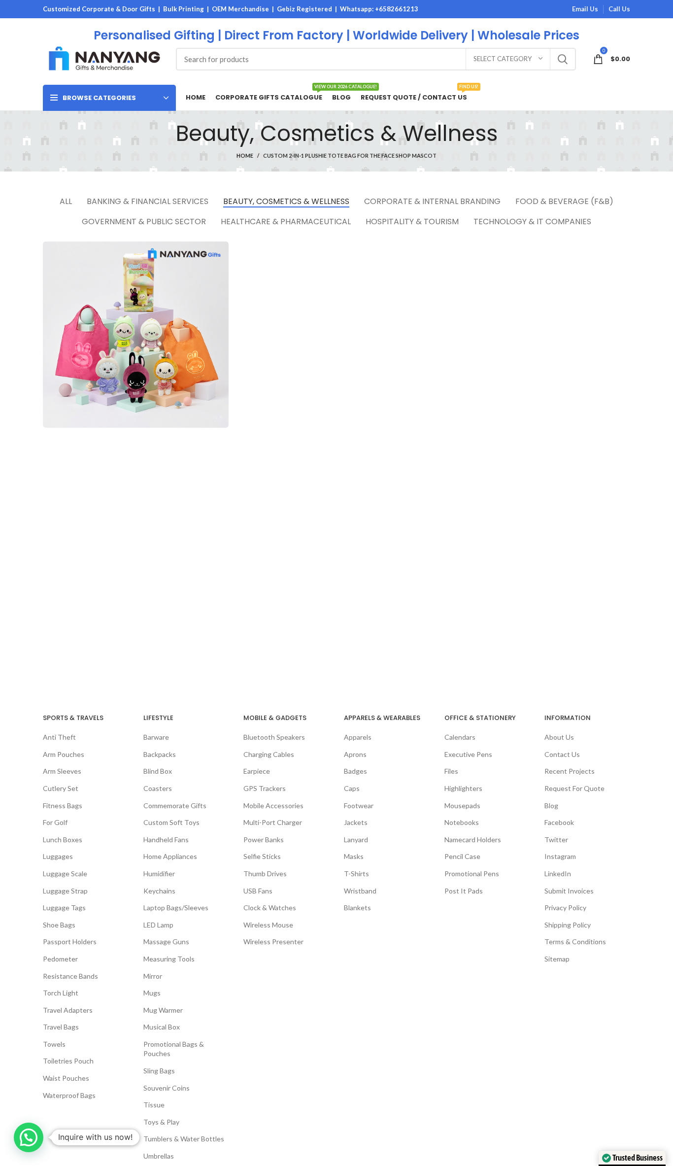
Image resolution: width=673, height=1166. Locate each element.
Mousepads (462, 805)
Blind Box (157, 771)
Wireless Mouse (268, 925)
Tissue (154, 1104)
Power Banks (263, 839)
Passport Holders (70, 941)
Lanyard (356, 839)
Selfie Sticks (262, 856)
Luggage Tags (64, 907)
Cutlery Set (60, 788)
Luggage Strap (65, 891)
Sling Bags (159, 1070)
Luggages (58, 856)
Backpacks (159, 754)
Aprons (355, 754)
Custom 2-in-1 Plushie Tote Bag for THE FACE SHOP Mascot (350, 155)
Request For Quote (574, 788)
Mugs (152, 993)
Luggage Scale (65, 873)
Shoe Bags (59, 925)
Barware (156, 737)
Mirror (152, 976)
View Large (221, 248)
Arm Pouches (63, 754)
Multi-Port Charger (272, 822)
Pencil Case (462, 856)
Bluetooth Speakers (274, 737)
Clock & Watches (269, 907)
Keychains (159, 891)
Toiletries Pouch (68, 1061)
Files (451, 771)
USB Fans (257, 891)
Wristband (360, 891)
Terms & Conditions (575, 941)
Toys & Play (161, 1122)
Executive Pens (468, 754)
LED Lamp (158, 925)
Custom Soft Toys (171, 822)
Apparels (357, 737)
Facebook (559, 822)
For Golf (55, 822)
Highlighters (463, 788)
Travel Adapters (68, 1010)
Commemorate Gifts (174, 805)
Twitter (556, 839)
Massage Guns (166, 941)
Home (244, 155)
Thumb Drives (265, 873)
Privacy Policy (565, 907)
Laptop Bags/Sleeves (175, 907)
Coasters (157, 788)
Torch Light (60, 993)
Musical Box (161, 1027)
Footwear (358, 805)
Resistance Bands (70, 976)
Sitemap (557, 959)
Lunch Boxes (62, 839)
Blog (551, 805)
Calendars (459, 737)
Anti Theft (59, 737)
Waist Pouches (66, 1078)
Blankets (357, 907)
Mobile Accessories (273, 805)
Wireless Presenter (273, 941)
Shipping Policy (567, 925)
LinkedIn (557, 873)
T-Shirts (356, 873)
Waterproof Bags (69, 1095)
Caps (352, 788)
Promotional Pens (471, 873)
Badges (355, 771)
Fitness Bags (62, 805)
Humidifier (159, 873)
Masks (354, 856)
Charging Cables (268, 754)
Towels (54, 1044)
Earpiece (256, 771)
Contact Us (562, 754)
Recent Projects (569, 771)
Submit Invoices (569, 891)
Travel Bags (61, 1027)
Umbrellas (158, 1156)
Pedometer (60, 959)
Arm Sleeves (62, 771)
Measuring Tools (169, 959)
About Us (559, 737)
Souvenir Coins (166, 1088)
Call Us (619, 9)
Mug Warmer (163, 1010)
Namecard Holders (472, 839)
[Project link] (136, 334)
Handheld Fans (166, 839)
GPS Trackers (264, 788)
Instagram (560, 856)
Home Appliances (170, 856)
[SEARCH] (562, 59)
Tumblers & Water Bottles (183, 1138)
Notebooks (461, 822)
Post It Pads (463, 891)
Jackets (356, 822)
